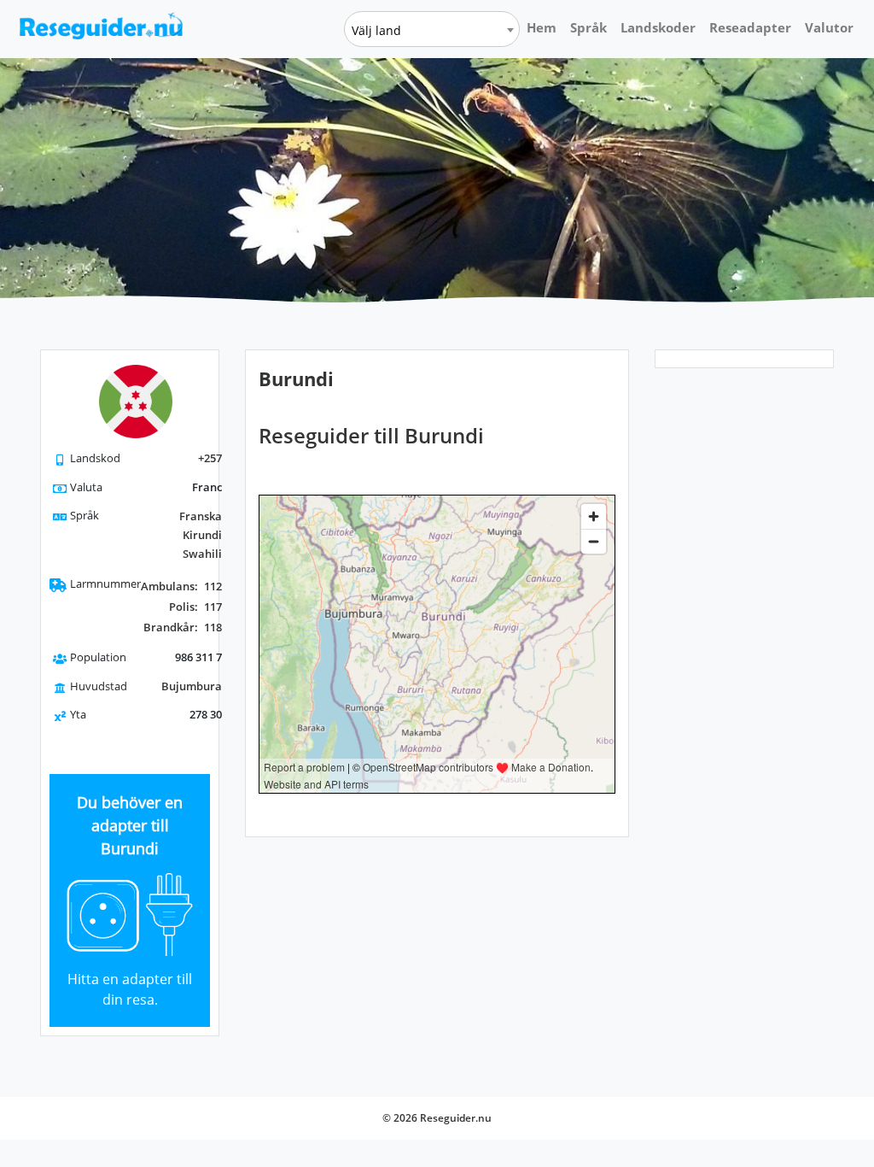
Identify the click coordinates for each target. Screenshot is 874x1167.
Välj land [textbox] (376, 30)
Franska (200, 516)
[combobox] (432, 29)
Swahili (202, 554)
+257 (210, 458)
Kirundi (202, 535)
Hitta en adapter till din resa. (129, 989)
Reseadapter (750, 27)
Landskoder (658, 27)
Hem (541, 27)
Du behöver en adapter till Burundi (130, 825)
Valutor (829, 27)
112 (181, 586)
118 (182, 627)
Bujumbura (191, 686)
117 (195, 606)
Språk (588, 27)
